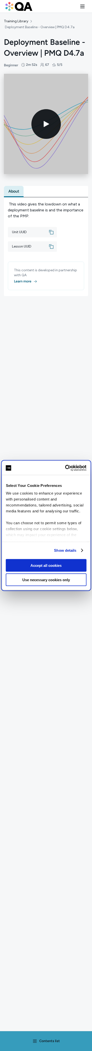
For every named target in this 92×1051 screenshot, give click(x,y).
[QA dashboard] (18, 6)
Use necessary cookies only (46, 580)
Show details (65, 550)
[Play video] (46, 124)
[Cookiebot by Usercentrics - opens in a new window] (65, 468)
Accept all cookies (46, 565)
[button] (82, 6)
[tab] (13, 191)
